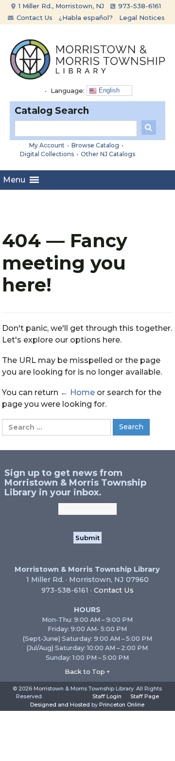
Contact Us (33, 17)
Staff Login (107, 696)
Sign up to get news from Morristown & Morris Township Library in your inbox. (75, 482)
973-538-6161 (138, 6)
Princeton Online (121, 704)
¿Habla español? (86, 17)
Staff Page (144, 696)
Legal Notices (142, 17)
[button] (14, 180)
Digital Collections (47, 154)
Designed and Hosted (60, 704)
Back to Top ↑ (87, 671)
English (108, 90)
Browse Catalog (95, 145)
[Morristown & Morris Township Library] (87, 58)
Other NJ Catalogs (108, 154)
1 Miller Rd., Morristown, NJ (60, 6)
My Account (47, 145)
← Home (77, 392)
